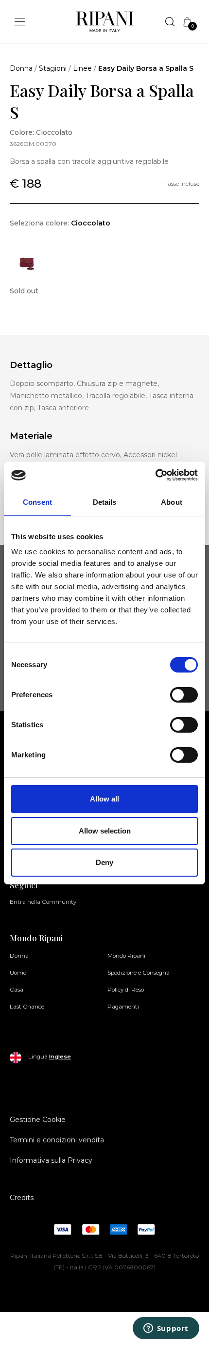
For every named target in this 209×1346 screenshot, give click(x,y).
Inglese (60, 1056)
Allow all (104, 799)
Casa (16, 989)
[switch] (184, 695)
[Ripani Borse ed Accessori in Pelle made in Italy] (104, 23)
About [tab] (171, 502)
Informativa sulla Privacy (51, 1160)
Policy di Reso (125, 989)
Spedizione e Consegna (138, 972)
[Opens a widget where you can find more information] (165, 1329)
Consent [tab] (37, 502)
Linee (82, 68)
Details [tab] (105, 502)
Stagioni (53, 68)
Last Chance (27, 1006)
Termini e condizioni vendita (57, 1140)
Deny (104, 862)
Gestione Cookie (38, 1119)
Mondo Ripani (126, 955)
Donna (21, 68)
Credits (22, 1197)
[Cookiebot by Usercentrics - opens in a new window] (155, 475)
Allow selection (105, 831)
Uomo (18, 972)
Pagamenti (123, 1006)
